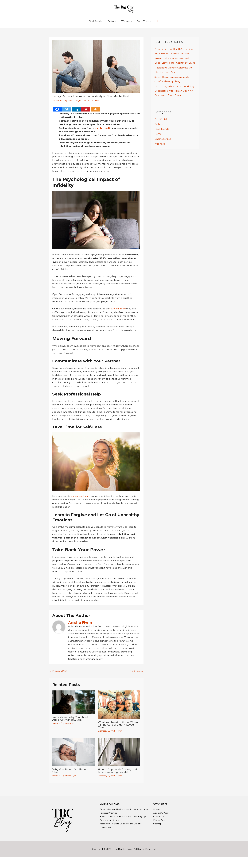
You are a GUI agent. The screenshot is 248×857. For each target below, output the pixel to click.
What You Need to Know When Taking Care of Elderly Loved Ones (118, 725)
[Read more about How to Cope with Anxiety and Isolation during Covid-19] (119, 751)
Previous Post (58, 671)
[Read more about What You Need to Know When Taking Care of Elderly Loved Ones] (119, 704)
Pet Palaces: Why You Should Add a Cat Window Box (70, 718)
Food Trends (161, 129)
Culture (158, 124)
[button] (157, 21)
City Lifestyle (161, 119)
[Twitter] (66, 109)
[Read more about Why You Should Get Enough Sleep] (73, 751)
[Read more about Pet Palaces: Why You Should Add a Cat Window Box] (73, 702)
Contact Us (158, 816)
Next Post (136, 671)
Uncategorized (162, 139)
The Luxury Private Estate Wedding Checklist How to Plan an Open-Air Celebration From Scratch (174, 91)
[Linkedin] (76, 109)
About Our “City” (161, 813)
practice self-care (80, 496)
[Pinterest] (85, 109)
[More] (95, 109)
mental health (103, 128)
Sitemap (157, 824)
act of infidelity (117, 308)
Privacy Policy (160, 820)
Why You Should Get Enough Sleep (70, 771)
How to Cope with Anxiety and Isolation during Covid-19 (117, 771)
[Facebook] (57, 109)
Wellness (57, 100)
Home (158, 134)
